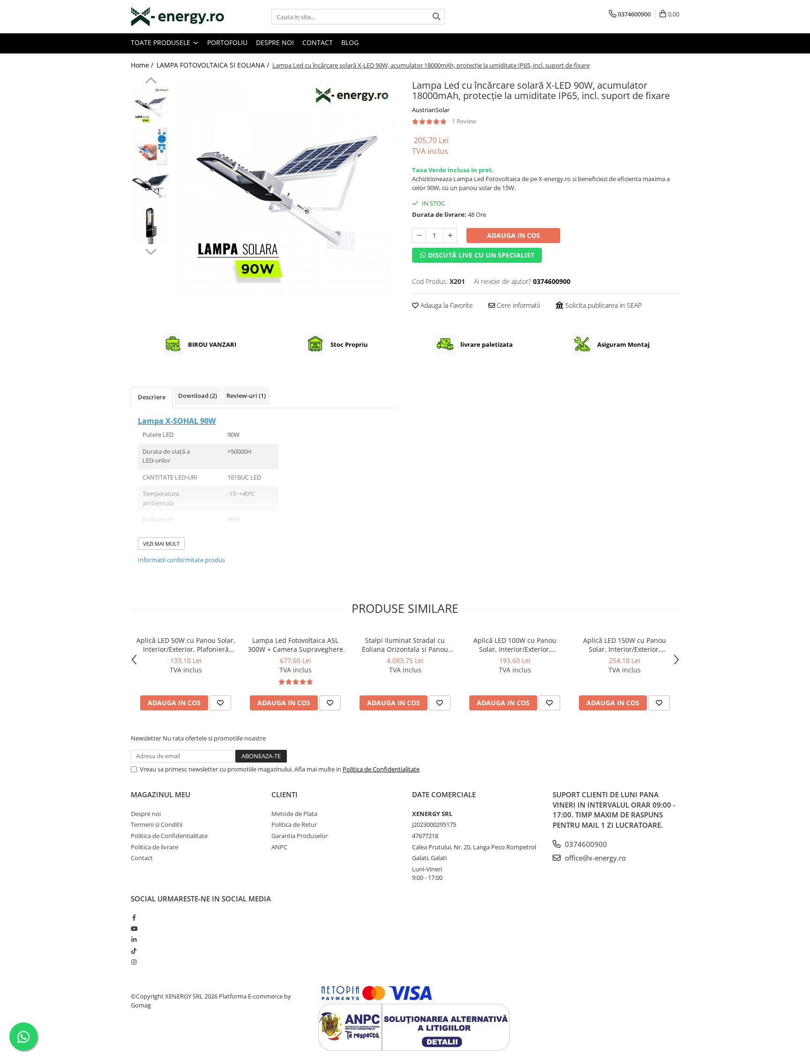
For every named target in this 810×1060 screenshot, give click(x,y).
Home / (143, 65)
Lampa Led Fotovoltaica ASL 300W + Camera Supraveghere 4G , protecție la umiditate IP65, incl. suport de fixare (295, 645)
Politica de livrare (154, 847)
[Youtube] (134, 928)
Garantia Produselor (299, 835)
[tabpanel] (286, 188)
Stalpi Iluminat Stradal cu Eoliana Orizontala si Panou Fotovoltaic (405, 645)
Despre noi (275, 42)
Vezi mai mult (161, 543)
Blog (350, 42)
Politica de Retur (294, 824)
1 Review (464, 121)
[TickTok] (134, 950)
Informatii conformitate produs (181, 560)
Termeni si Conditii (156, 824)
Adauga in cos (513, 235)
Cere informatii (517, 305)
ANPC (279, 847)
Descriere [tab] (151, 397)
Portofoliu (227, 42)
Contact (317, 42)
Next (150, 250)
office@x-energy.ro (594, 857)
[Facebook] (134, 917)
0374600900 (585, 844)
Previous (150, 81)
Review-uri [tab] (246, 395)
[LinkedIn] (134, 939)
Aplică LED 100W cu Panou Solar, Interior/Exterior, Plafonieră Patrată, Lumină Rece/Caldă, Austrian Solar (514, 645)
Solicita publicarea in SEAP (602, 305)
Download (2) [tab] (197, 395)
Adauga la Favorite (446, 305)
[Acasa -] (178, 16)
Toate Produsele (161, 42)
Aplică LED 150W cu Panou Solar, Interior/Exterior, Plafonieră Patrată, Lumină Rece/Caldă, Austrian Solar (624, 645)
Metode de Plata (294, 813)
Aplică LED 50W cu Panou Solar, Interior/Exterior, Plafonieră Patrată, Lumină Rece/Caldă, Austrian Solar (185, 645)
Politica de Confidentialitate (381, 769)
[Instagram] (134, 962)
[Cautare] (436, 16)
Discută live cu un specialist (480, 255)
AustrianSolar (431, 110)
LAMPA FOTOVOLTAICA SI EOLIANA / (214, 65)
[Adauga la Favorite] (220, 702)
